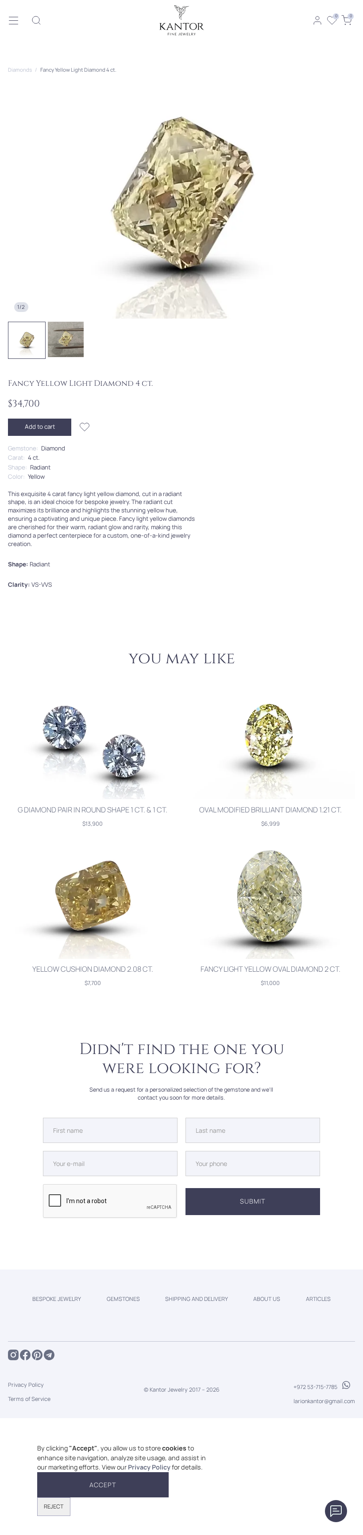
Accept (102, 1485)
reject (53, 1506)
